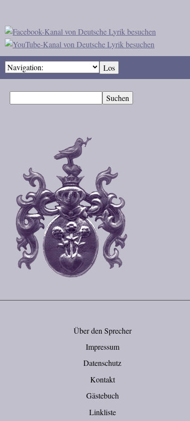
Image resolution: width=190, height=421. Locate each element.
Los (109, 67)
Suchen (117, 98)
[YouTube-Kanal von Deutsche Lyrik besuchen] (79, 43)
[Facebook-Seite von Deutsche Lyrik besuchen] (80, 30)
